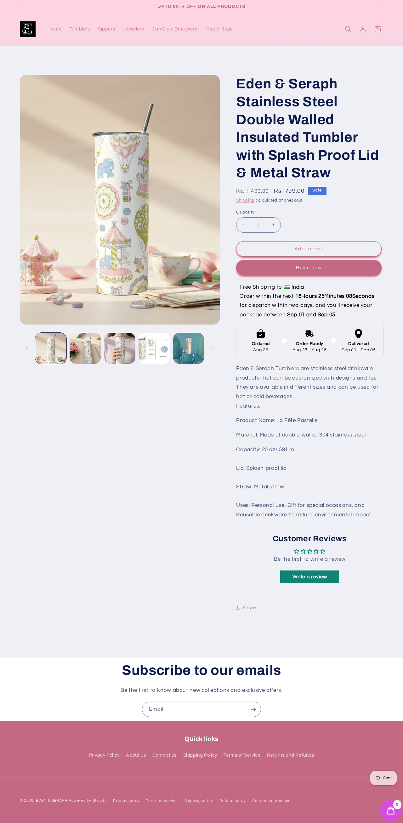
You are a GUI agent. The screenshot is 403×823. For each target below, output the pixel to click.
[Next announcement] (381, 6)
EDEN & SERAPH (51, 800)
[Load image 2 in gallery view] (85, 348)
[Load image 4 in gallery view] (154, 348)
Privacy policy (126, 801)
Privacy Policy (104, 755)
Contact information (271, 801)
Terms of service (162, 801)
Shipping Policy (200, 755)
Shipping (245, 200)
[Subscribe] (253, 709)
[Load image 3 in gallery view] (119, 348)
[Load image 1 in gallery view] (50, 348)
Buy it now (309, 267)
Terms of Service (242, 755)
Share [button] (249, 607)
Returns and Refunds (290, 755)
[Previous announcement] (22, 6)
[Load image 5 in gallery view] (188, 348)
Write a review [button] (309, 576)
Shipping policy (198, 801)
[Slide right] (213, 348)
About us (136, 755)
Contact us (164, 755)
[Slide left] (27, 348)
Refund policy (232, 801)
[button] (348, 29)
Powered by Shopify (88, 800)
